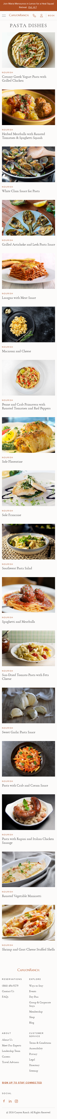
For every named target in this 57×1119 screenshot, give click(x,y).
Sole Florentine (12, 461)
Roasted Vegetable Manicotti (21, 896)
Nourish (7, 72)
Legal (32, 1059)
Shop (32, 1017)
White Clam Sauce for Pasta (21, 191)
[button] (41, 15)
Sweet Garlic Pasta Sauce (18, 732)
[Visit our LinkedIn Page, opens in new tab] (10, 1101)
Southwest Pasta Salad (17, 568)
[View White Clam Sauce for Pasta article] (28, 164)
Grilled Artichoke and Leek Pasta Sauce (28, 244)
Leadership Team (11, 1051)
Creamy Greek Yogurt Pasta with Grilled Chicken (24, 78)
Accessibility (36, 1048)
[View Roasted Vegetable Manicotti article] (28, 869)
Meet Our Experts (11, 1045)
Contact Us (8, 991)
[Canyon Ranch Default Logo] (19, 15)
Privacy (33, 1054)
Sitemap (33, 1070)
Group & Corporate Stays (40, 1004)
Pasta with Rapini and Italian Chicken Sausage (28, 841)
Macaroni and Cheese (16, 351)
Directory (34, 1065)
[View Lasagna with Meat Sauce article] (28, 271)
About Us (7, 1039)
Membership (36, 1011)
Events (32, 991)
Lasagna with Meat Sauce (19, 298)
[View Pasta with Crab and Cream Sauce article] (28, 759)
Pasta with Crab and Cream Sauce (25, 785)
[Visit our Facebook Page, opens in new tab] (4, 1101)
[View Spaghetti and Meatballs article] (28, 595)
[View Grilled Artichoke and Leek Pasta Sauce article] (28, 218)
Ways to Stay (36, 985)
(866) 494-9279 (10, 985)
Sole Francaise (11, 515)
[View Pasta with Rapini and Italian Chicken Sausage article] (28, 812)
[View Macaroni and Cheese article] (28, 324)
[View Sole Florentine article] (28, 435)
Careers (6, 1056)
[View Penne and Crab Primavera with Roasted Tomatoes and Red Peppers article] (28, 378)
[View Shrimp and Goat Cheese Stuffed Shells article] (28, 923)
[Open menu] (3, 15)
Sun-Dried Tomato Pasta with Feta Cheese (25, 677)
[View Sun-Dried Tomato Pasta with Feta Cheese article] (28, 648)
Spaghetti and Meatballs (18, 621)
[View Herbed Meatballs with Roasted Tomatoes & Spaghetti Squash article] (28, 107)
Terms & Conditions (40, 1043)
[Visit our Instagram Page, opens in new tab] (16, 1101)
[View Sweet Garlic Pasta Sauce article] (28, 705)
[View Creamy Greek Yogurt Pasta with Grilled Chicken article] (28, 50)
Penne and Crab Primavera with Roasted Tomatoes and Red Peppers (26, 406)
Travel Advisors (10, 1062)
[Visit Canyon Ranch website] (28, 970)
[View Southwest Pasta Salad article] (28, 542)
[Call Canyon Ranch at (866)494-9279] (34, 15)
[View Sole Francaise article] (28, 488)
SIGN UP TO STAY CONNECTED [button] (22, 1082)
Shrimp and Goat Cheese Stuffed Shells (28, 949)
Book (51, 15)
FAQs (5, 996)
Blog (31, 1022)
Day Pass (33, 996)
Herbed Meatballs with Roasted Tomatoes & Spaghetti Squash (23, 136)
